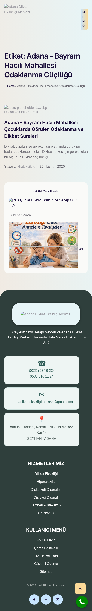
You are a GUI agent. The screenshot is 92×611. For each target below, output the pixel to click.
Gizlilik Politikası (46, 556)
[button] (84, 19)
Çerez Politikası (46, 548)
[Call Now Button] (82, 602)
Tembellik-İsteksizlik (46, 505)
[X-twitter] (58, 599)
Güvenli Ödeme (46, 564)
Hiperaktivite (46, 482)
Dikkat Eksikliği (46, 474)
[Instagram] (46, 599)
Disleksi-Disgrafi (46, 497)
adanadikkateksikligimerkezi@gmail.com (42, 402)
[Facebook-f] (34, 599)
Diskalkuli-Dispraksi (46, 489)
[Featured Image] (25, 108)
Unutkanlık (46, 513)
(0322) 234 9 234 (42, 370)
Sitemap (46, 571)
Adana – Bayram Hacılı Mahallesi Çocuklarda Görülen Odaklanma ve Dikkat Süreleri (43, 129)
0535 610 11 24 (41, 376)
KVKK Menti (46, 540)
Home (11, 86)
